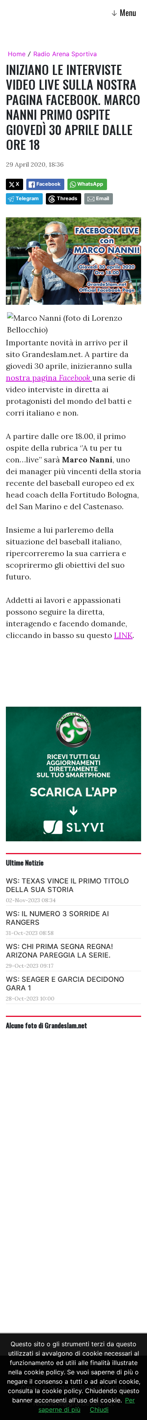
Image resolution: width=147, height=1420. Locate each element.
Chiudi (99, 1409)
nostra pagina (49, 377)
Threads (67, 198)
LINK (123, 635)
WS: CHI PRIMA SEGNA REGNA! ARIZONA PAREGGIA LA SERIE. (59, 950)
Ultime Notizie (25, 862)
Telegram (27, 198)
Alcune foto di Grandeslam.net (46, 1025)
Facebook (48, 184)
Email (102, 198)
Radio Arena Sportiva (65, 54)
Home (16, 54)
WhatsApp (90, 184)
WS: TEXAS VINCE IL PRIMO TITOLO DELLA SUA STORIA (67, 885)
